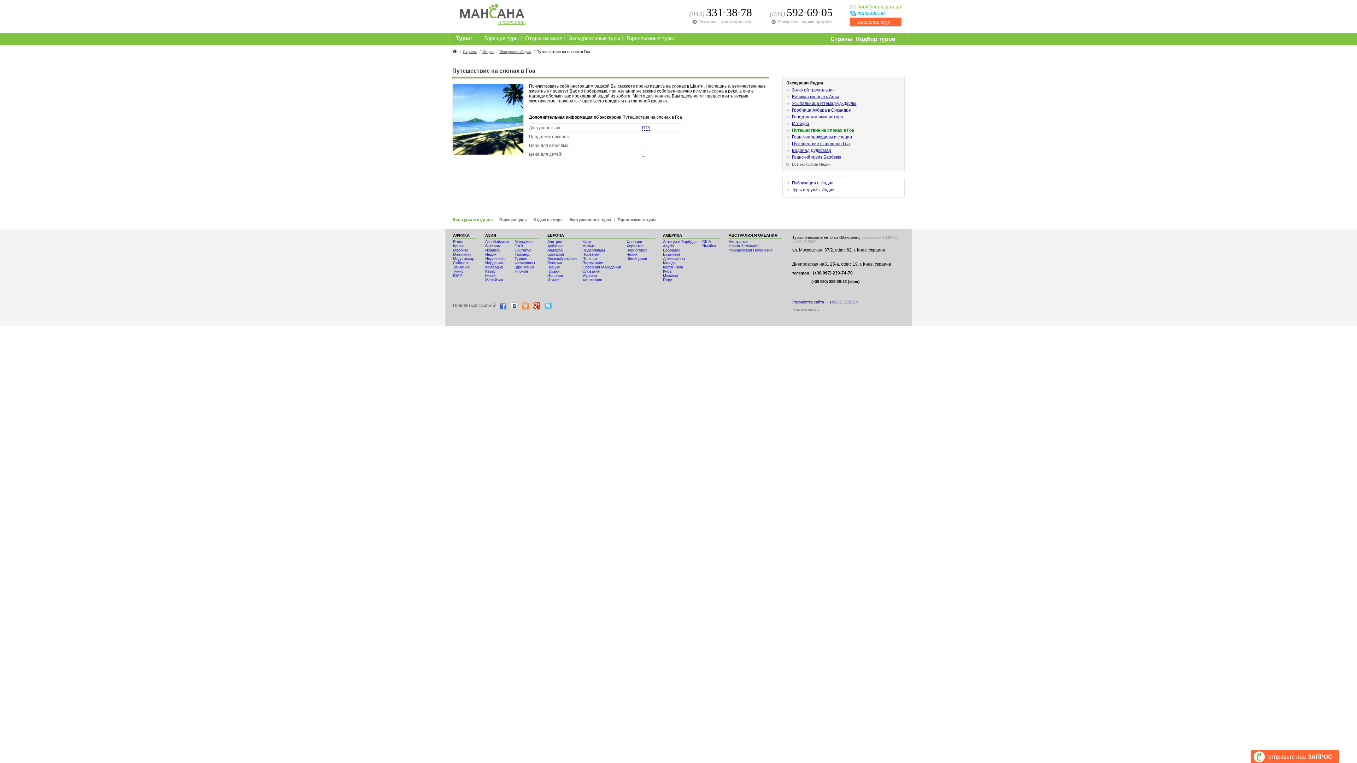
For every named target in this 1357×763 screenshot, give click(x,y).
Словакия (591, 271)
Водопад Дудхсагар (811, 150)
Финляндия (592, 280)
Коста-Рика (673, 267)
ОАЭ (519, 246)
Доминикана (674, 258)
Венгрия (554, 263)
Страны (841, 39)
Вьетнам (493, 246)
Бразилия (671, 254)
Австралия (738, 241)
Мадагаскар (463, 258)
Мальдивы (524, 241)
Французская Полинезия (751, 250)
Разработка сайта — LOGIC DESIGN (825, 302)
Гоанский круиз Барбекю (816, 157)
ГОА (646, 127)
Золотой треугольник (813, 90)
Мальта (588, 246)
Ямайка (709, 246)
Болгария (555, 254)
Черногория (637, 250)
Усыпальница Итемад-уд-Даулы (824, 103)
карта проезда (817, 21)
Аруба (668, 246)
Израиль (492, 250)
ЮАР (457, 275)
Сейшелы (461, 263)
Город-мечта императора (817, 116)
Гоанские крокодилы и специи (822, 137)
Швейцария (637, 258)
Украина (589, 275)
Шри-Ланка (524, 267)
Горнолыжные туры (650, 38)
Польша (589, 258)
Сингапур (523, 250)
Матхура (800, 123)
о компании (511, 22)
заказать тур (873, 22)
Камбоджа (494, 267)
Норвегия (590, 254)
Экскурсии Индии (515, 51)
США (706, 241)
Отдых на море (543, 38)
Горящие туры (501, 38)
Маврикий (462, 254)
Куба (667, 271)
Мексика (670, 275)
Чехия (632, 254)
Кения (458, 246)
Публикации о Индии (813, 183)
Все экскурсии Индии (811, 164)
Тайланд (522, 254)
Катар (490, 271)
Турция (521, 258)
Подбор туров (875, 39)
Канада (669, 263)
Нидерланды (593, 250)
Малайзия (494, 280)
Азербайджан (497, 241)
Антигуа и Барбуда (680, 241)
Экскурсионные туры (594, 38)
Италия (553, 280)
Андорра (555, 250)
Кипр (586, 241)
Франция (634, 241)
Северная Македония (601, 267)
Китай (490, 275)
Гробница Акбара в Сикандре (821, 110)
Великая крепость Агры (815, 96)
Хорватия (635, 246)
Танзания (461, 267)
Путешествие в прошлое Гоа (821, 143)
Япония (521, 271)
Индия (488, 51)
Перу (667, 280)
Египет (459, 241)
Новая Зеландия (743, 246)
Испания (555, 275)
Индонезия (495, 258)
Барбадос (671, 250)
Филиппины (525, 263)
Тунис (458, 271)
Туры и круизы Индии (813, 189)
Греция (553, 267)
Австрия (554, 241)
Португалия (592, 263)
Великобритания (562, 258)
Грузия (553, 271)
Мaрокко (460, 250)
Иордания (494, 263)
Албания (555, 246)
